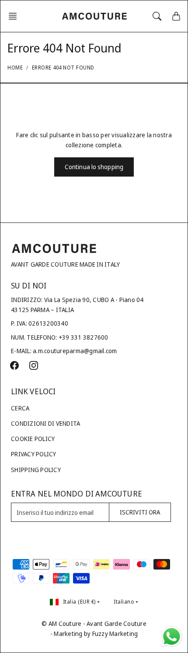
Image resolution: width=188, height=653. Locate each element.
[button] (15, 16)
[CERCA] (157, 16)
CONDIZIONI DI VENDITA (45, 423)
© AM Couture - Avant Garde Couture (94, 623)
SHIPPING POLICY (36, 469)
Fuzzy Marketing (115, 633)
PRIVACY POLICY (33, 454)
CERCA (20, 408)
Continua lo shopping (94, 167)
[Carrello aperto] (176, 16)
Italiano (124, 601)
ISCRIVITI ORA (140, 512)
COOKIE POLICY (33, 438)
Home (15, 67)
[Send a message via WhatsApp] (172, 637)
